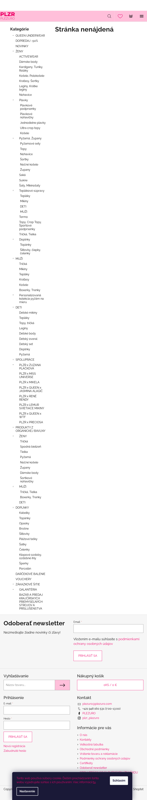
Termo (23, 217)
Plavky (23, 100)
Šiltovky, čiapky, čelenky (30, 251)
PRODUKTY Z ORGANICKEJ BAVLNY (30, 429)
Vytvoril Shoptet (132, 789)
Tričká (23, 264)
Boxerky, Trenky (29, 290)
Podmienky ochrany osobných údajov (105, 758)
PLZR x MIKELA (29, 382)
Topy (23, 149)
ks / (110, 685)
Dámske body (28, 61)
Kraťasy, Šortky (29, 81)
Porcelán (25, 568)
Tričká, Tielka (27, 234)
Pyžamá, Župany (30, 138)
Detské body (27, 333)
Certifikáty (86, 763)
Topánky (25, 244)
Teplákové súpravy (31, 190)
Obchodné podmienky (94, 749)
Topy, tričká (26, 323)
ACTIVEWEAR (28, 56)
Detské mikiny (28, 312)
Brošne (24, 528)
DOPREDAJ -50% (27, 41)
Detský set (26, 344)
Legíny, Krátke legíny (28, 87)
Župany (25, 169)
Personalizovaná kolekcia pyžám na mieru (31, 299)
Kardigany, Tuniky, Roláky (31, 68)
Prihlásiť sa (87, 655)
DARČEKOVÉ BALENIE (30, 574)
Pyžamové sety (30, 143)
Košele (24, 133)
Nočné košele (29, 164)
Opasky (24, 523)
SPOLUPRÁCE (25, 359)
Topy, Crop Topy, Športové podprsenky (30, 225)
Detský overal (28, 339)
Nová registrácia (14, 746)
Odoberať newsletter (93, 768)
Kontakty (85, 739)
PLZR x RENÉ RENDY (28, 398)
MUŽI (23, 211)
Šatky (23, 544)
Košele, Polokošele (31, 75)
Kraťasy (24, 279)
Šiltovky (24, 533)
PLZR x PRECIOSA (31, 422)
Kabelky (24, 513)
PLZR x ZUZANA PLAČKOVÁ (30, 366)
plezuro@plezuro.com (97, 703)
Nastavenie (27, 791)
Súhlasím (119, 780)
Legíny (23, 328)
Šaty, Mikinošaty (29, 185)
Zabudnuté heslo (15, 750)
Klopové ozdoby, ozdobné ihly (30, 556)
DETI (23, 206)
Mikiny (24, 201)
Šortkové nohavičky (27, 479)
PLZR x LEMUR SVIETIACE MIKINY (31, 406)
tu (94, 782)
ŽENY (19, 51)
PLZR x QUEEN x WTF (30, 415)
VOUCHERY (23, 579)
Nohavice (25, 94)
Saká (22, 175)
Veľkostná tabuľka (91, 744)
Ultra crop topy (30, 128)
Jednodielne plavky (33, 122)
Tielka (24, 452)
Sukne (23, 180)
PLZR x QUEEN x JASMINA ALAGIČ (31, 389)
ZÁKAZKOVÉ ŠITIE (28, 584)
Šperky (24, 563)
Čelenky (24, 549)
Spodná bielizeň (30, 446)
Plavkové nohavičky (27, 115)
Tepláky (25, 196)
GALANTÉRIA (28, 589)
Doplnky (24, 239)
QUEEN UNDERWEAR (30, 35)
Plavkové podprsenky (28, 107)
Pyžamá (24, 354)
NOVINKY (22, 46)
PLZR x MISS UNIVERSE (27, 375)
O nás (83, 735)
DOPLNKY (22, 507)
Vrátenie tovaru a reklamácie (99, 754)
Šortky (24, 159)
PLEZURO (89, 713)
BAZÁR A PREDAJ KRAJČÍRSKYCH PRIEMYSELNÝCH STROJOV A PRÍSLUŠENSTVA (31, 601)
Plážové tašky (28, 539)
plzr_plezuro (90, 718)
